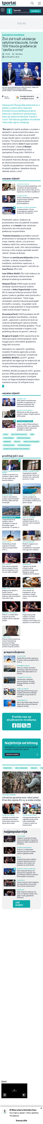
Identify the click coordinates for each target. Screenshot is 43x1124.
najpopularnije (15, 832)
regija (34, 768)
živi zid (17, 441)
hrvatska (7, 768)
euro (6, 434)
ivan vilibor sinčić (31, 441)
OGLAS (21, 23)
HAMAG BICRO (9, 445)
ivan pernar (8, 438)
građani (7, 441)
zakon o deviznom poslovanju (16, 449)
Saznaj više (21, 1120)
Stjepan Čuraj (24, 445)
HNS (32, 434)
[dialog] (21, 1115)
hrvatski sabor (23, 438)
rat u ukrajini (21, 768)
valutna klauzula (19, 434)
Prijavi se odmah (12, 754)
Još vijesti (19, 903)
